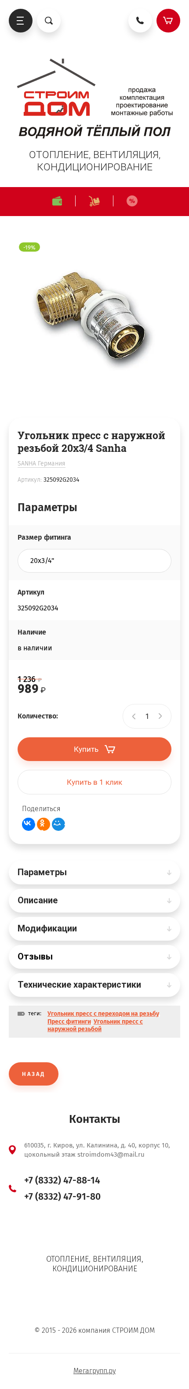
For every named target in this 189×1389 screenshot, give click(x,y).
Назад (33, 1074)
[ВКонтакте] (28, 824)
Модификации (47, 928)
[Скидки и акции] (132, 200)
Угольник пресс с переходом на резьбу (103, 1013)
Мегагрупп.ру (94, 1371)
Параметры (42, 872)
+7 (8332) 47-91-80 (62, 1196)
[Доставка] (94, 200)
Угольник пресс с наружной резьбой (95, 1025)
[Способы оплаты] (57, 200)
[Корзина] (168, 20)
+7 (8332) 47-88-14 (62, 1180)
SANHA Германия (41, 463)
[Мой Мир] (58, 824)
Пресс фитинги (69, 1021)
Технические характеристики (79, 984)
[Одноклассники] (43, 824)
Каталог (21, 20)
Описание (38, 900)
